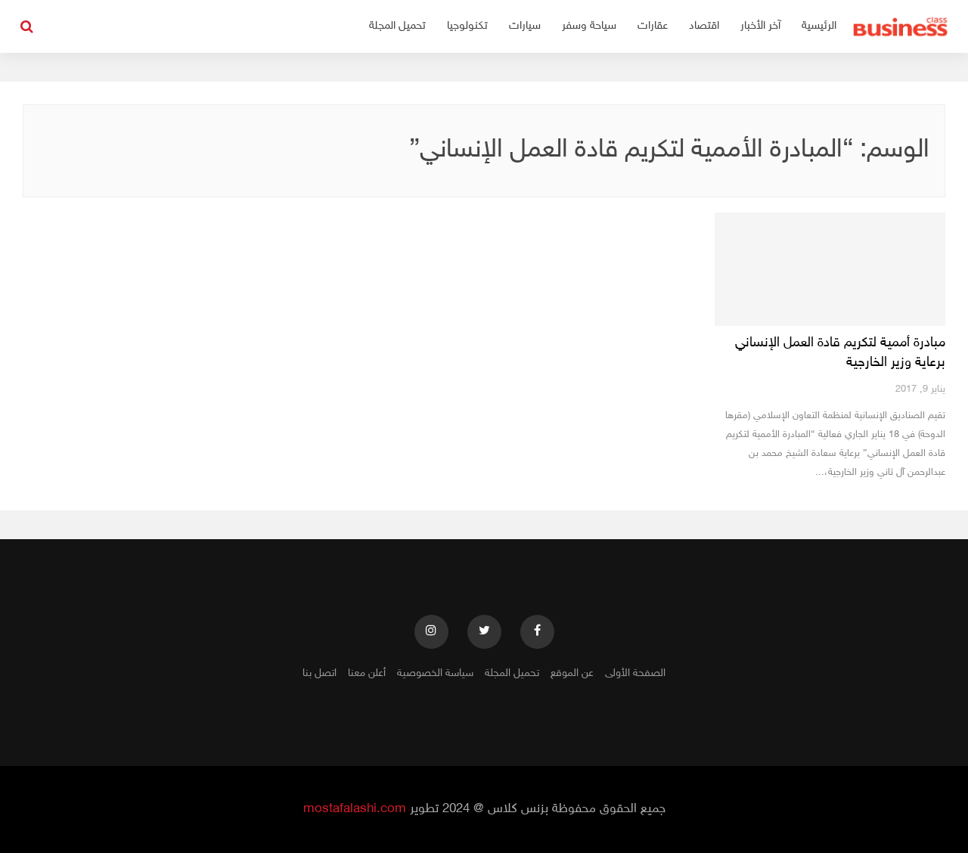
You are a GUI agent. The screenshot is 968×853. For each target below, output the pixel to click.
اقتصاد (704, 26)
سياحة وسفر (589, 26)
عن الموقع (572, 673)
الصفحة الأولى (635, 673)
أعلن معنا (367, 673)
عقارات (653, 26)
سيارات (525, 26)
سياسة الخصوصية (435, 673)
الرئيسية (819, 26)
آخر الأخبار (760, 26)
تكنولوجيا (467, 26)
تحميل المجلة (397, 26)
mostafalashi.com (354, 809)
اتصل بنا (319, 673)
